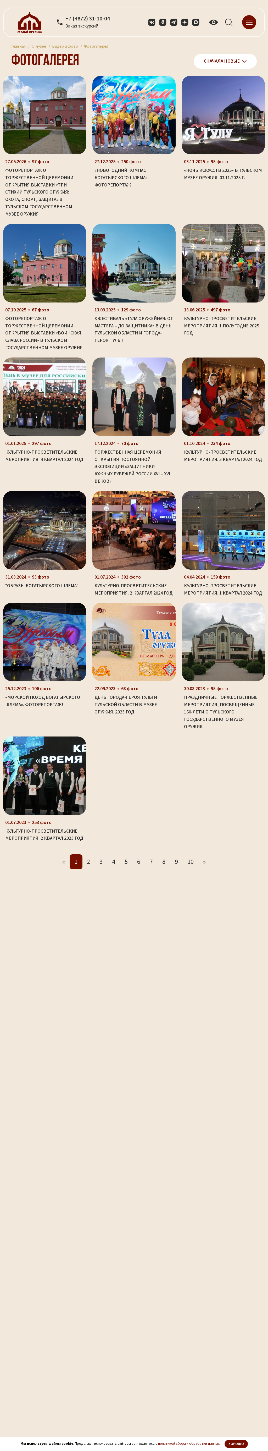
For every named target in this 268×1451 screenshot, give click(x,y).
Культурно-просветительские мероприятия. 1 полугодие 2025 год (221, 326)
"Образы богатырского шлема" (42, 585)
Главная (18, 46)
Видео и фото (65, 46)
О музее (39, 46)
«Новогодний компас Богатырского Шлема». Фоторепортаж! (121, 177)
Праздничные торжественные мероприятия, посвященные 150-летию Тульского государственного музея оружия (221, 712)
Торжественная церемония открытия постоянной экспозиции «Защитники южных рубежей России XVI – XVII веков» (132, 467)
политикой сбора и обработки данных (189, 1443)
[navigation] (249, 22)
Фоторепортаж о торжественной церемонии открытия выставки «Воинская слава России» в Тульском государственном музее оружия (44, 333)
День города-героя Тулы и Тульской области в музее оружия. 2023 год (125, 704)
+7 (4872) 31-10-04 (87, 19)
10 (190, 861)
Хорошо (236, 1444)
